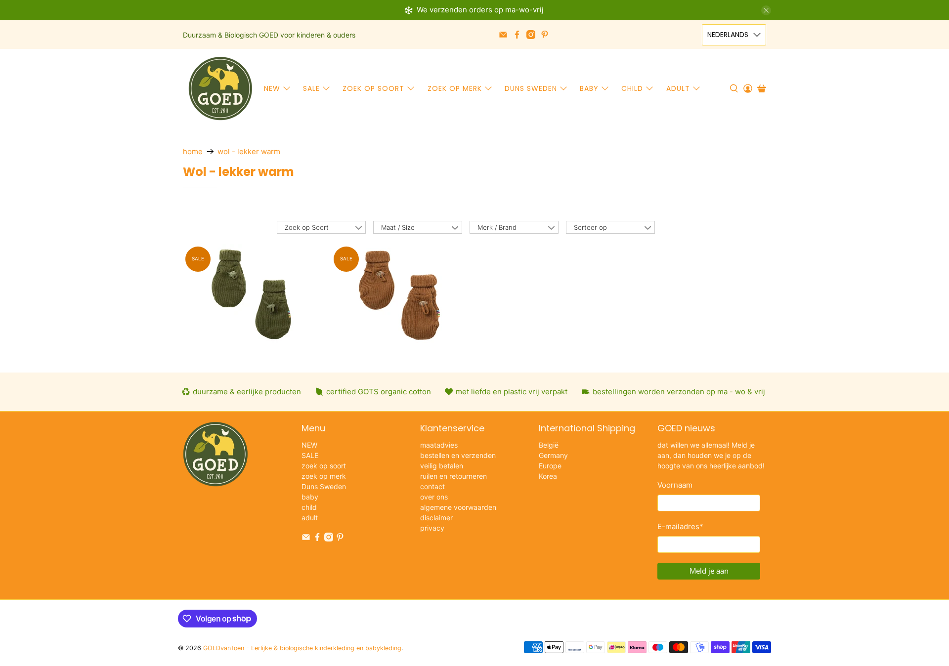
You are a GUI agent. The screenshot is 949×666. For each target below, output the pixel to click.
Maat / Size (398, 227)
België (549, 445)
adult (678, 88)
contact (432, 486)
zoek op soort (373, 88)
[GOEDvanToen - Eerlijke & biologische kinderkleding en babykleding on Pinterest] (544, 34)
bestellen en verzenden (458, 455)
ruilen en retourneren (453, 476)
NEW (272, 88)
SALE (311, 88)
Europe (550, 465)
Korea (548, 476)
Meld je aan (709, 571)
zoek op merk (455, 88)
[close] (766, 10)
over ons (434, 497)
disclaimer (436, 517)
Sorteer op (590, 227)
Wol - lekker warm (248, 151)
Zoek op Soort (307, 227)
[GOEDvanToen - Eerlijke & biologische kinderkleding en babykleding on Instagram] (530, 34)
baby (589, 88)
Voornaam (674, 485)
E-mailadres (680, 526)
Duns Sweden (531, 88)
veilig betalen (441, 465)
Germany (553, 455)
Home (193, 151)
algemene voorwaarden (458, 507)
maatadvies (439, 445)
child (632, 88)
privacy (432, 528)
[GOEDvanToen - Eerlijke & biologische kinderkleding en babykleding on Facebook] (517, 34)
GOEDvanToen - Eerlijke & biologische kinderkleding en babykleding (302, 648)
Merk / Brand (497, 227)
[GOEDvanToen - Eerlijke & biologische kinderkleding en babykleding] (220, 88)
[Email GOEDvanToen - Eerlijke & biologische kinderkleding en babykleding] (503, 34)
